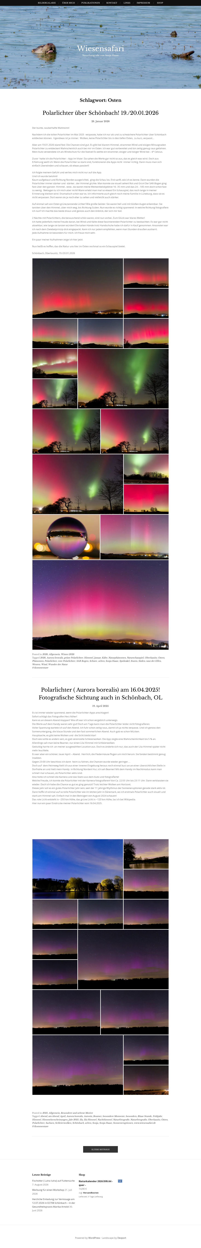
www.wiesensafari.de (145, 1123)
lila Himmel (90, 1119)
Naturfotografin (138, 1119)
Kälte (104, 657)
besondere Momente (114, 1116)
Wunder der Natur (58, 664)
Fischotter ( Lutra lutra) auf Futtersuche (53, 1180)
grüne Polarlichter (73, 657)
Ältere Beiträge (100, 1149)
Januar (97, 657)
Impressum (143, 3)
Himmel (88, 657)
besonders (131, 1116)
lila (81, 1119)
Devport (121, 1237)
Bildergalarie (47, 3)
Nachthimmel (104, 1119)
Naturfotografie (121, 1119)
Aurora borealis (74, 1116)
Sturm (134, 661)
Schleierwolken (63, 1123)
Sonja (95, 1123)
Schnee (93, 661)
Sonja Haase (112, 661)
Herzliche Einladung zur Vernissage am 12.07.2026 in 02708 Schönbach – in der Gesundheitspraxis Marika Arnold (53, 1203)
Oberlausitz (151, 657)
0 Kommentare (40, 667)
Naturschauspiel (135, 657)
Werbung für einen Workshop (48, 1189)
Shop (160, 3)
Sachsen (50, 1123)
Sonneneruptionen (123, 1123)
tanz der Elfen (153, 661)
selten (101, 661)
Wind (44, 664)
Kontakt (111, 3)
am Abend (53, 1116)
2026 (45, 654)
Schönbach (78, 1123)
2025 (45, 1113)
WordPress (94, 1237)
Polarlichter (51, 661)
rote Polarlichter (66, 661)
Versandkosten (91, 1192)
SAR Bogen (82, 661)
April (62, 1116)
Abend (43, 1116)
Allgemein (54, 654)
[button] (77, 288)
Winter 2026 (67, 654)
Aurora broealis (55, 657)
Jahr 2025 (73, 1119)
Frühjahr (157, 1116)
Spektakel (124, 661)
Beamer (97, 1116)
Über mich (68, 3)
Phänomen (37, 661)
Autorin (88, 1116)
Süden (141, 661)
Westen (36, 664)
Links (127, 3)
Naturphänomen (117, 657)
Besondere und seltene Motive (77, 1113)
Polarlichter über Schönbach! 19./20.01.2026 (101, 113)
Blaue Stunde (145, 1116)
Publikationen (90, 3)
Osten (161, 657)
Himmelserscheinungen (54, 1119)
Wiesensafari (100, 48)
